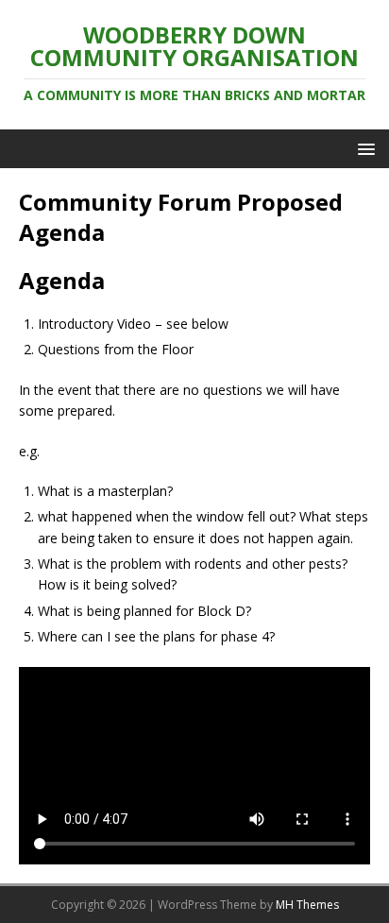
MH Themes (307, 905)
